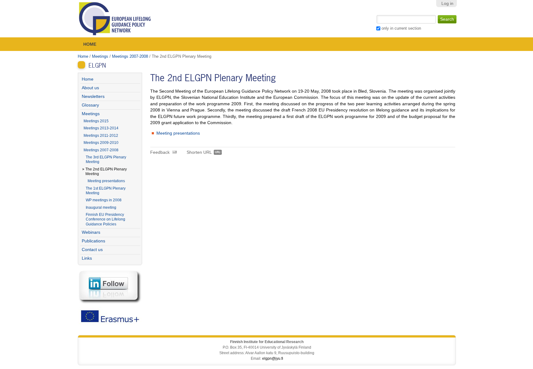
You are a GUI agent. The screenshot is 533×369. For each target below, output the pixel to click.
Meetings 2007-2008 (130, 56)
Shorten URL (199, 152)
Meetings (100, 56)
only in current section (401, 28)
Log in (447, 3)
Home (89, 44)
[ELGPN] (115, 18)
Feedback (160, 152)
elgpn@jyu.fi (272, 358)
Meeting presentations (178, 133)
